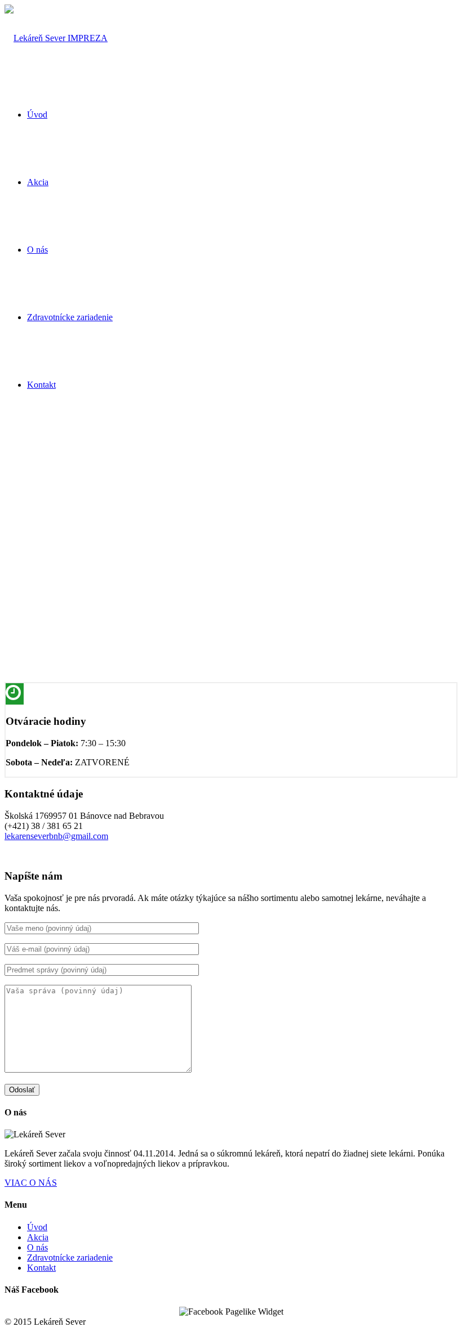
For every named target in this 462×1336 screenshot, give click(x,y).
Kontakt (41, 1267)
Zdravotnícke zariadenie (70, 1257)
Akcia (37, 1237)
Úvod (37, 1227)
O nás (37, 1247)
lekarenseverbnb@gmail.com (56, 836)
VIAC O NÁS (31, 1182)
